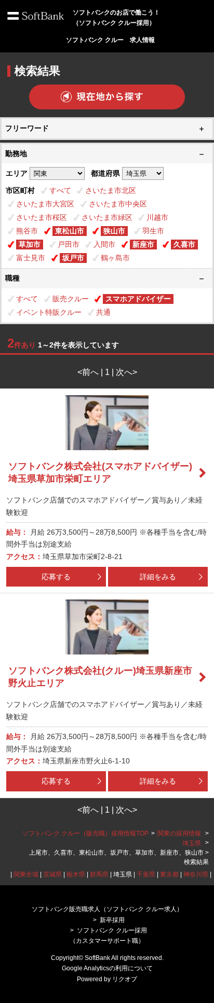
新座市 (143, 244)
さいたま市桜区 (41, 217)
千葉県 (146, 874)
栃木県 (75, 874)
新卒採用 (112, 920)
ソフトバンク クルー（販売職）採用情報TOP (85, 833)
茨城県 (52, 874)
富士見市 (30, 258)
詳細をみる (158, 577)
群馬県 (99, 874)
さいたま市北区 (110, 190)
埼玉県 (191, 843)
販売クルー (70, 299)
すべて (60, 190)
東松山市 (69, 231)
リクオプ (124, 979)
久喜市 (184, 244)
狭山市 (114, 231)
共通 (103, 312)
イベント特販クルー (49, 312)
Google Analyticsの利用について (107, 968)
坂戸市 (73, 258)
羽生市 (153, 231)
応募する (56, 577)
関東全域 (26, 874)
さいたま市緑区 (107, 217)
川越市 (157, 217)
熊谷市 (27, 231)
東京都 (169, 874)
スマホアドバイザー (138, 299)
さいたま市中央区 (118, 204)
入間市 (104, 244)
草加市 (30, 244)
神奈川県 (195, 874)
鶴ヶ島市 (115, 258)
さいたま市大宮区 (45, 204)
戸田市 (68, 244)
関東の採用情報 (180, 833)
